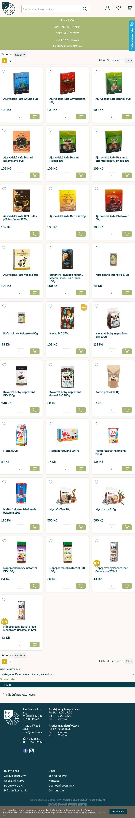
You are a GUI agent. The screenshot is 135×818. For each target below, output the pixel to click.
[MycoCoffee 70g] (67, 493)
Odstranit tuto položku (133, 674)
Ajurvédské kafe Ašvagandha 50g (67, 100)
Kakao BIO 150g (59, 333)
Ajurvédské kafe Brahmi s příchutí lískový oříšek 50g (112, 159)
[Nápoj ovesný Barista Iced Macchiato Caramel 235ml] (21, 611)
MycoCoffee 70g (59, 509)
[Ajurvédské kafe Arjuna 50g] (21, 83)
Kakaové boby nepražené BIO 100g (111, 335)
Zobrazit (117, 60)
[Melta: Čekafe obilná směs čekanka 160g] (21, 493)
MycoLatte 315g (105, 509)
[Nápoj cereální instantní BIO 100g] (67, 552)
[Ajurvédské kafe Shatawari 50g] (113, 200)
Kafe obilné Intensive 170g (112, 274)
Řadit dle (7, 54)
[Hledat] (85, 9)
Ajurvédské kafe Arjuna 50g (20, 98)
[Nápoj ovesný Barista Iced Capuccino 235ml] (113, 552)
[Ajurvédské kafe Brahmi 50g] (113, 83)
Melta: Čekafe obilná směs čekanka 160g (19, 511)
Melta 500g (10, 450)
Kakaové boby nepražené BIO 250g (19, 393)
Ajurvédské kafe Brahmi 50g (113, 98)
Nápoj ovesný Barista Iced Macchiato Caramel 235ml (19, 628)
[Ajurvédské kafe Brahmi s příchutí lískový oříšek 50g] (113, 141)
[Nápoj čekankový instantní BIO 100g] (21, 552)
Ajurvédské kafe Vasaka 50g (20, 274)
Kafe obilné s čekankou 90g (20, 333)
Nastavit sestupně (28, 54)
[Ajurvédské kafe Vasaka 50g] (21, 259)
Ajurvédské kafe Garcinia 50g (67, 216)
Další (16, 60)
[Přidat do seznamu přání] (4, 71)
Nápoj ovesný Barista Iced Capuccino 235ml (111, 569)
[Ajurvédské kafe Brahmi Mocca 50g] (67, 141)
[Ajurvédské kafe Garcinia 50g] (67, 200)
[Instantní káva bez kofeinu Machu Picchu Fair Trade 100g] (67, 259)
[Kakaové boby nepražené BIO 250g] (21, 376)
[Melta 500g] (21, 435)
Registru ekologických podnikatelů (83, 799)
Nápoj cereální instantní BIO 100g (67, 569)
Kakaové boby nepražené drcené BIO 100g (65, 393)
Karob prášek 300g (107, 392)
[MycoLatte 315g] (113, 493)
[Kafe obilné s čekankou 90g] (21, 317)
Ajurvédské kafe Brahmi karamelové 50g (18, 159)
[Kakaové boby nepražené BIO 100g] (113, 317)
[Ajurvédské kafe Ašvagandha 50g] (67, 83)
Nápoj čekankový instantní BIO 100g (20, 569)
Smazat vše (7, 679)
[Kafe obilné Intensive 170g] (113, 259)
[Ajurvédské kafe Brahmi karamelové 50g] (21, 141)
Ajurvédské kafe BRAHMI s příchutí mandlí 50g (20, 217)
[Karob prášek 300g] (113, 376)
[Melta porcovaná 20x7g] (67, 435)
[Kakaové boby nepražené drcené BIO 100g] (67, 376)
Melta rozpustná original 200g (110, 452)
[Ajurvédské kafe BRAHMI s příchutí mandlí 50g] (21, 200)
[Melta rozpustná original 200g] (113, 435)
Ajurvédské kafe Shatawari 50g (112, 217)
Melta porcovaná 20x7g (64, 450)
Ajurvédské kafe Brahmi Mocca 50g (64, 159)
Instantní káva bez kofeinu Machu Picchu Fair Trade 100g (66, 278)
